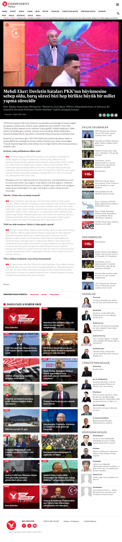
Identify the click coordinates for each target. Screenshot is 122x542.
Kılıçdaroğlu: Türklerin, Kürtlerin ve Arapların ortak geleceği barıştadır (59, 426)
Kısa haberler (11, 328)
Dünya (21, 11)
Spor (4, 16)
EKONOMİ (102, 11)
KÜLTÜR (45, 11)
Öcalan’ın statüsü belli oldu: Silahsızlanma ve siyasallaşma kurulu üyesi (104, 315)
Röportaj (21, 16)
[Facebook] (24, 526)
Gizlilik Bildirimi (90, 521)
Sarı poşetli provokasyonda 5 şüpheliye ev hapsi (57, 453)
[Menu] (117, 4)
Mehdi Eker (34, 294)
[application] (61, 54)
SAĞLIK (11, 16)
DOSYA (30, 16)
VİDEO (38, 16)
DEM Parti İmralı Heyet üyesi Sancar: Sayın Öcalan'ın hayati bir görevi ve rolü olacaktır (59, 350)
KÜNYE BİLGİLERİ (51, 521)
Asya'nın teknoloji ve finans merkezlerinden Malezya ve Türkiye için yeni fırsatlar (104, 384)
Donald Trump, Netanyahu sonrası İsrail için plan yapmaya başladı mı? (105, 354)
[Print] (116, 115)
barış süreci (54, 294)
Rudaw (44, 294)
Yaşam (30, 11)
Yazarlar (55, 11)
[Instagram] (35, 526)
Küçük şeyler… (99, 369)
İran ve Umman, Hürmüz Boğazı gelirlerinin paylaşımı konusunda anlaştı (106, 204)
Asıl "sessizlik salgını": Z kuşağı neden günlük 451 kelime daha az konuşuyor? (106, 341)
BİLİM (37, 11)
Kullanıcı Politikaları (71, 521)
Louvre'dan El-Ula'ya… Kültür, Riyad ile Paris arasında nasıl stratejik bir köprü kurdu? (105, 492)
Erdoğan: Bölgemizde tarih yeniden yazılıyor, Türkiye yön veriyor (19, 452)
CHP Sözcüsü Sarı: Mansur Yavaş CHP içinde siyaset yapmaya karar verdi (21, 350)
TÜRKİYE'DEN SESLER (70, 11)
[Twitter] (29, 526)
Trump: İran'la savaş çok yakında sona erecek (59, 403)
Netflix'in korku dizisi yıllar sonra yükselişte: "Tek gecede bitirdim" (106, 153)
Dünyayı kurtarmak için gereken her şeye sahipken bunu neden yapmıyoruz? (106, 328)
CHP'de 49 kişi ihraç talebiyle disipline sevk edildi (19, 377)
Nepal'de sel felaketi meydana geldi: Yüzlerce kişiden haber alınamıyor (19, 401)
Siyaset (13, 11)
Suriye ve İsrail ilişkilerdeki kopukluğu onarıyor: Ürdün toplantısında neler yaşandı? (104, 441)
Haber (4, 11)
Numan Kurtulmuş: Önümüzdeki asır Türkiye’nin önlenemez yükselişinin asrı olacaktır (59, 503)
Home (5, 18)
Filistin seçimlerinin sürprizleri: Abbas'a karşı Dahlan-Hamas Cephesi (105, 454)
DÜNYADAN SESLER (88, 11)
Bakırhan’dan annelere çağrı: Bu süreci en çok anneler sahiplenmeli (58, 325)
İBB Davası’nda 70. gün (16, 429)
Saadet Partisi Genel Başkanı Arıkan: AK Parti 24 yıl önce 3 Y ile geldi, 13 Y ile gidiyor (106, 254)
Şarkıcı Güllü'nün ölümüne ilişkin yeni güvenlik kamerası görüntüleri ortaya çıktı (21, 477)
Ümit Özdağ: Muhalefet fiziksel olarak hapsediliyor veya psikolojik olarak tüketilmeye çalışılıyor (58, 374)
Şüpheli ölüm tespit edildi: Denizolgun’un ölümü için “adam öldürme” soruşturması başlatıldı (59, 477)
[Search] (118, 13)
